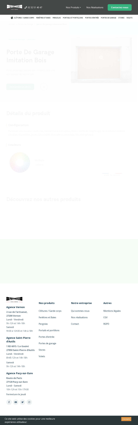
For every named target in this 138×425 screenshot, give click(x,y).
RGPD (106, 323)
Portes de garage (108, 18)
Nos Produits (72, 7)
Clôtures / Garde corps (24, 18)
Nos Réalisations (94, 7)
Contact (75, 323)
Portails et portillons (73, 18)
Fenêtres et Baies (43, 18)
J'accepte (126, 419)
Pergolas (57, 18)
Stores (121, 18)
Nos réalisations (79, 317)
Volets (129, 18)
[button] (101, 58)
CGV (105, 317)
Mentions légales (112, 310)
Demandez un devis (20, 86)
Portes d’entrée (92, 18)
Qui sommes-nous (80, 310)
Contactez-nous (119, 7)
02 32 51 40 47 (34, 7)
